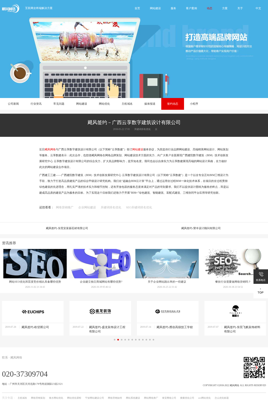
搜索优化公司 (187, 398)
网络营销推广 (65, 207)
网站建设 (137, 149)
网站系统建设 (133, 398)
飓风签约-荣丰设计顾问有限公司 (201, 228)
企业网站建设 (87, 207)
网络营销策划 (38, 398)
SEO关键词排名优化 (139, 207)
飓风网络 (50, 149)
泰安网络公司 (169, 398)
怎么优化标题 (222, 398)
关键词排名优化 (111, 207)
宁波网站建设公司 (94, 398)
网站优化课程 (74, 398)
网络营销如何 (115, 398)
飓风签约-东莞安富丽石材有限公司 (67, 228)
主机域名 (22, 398)
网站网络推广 (151, 398)
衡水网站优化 (56, 398)
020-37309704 (25, 373)
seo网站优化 (204, 398)
